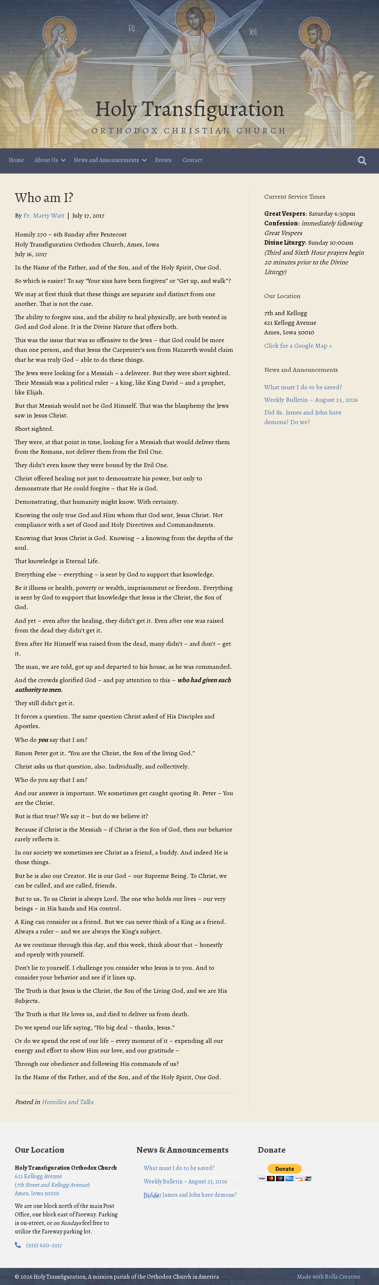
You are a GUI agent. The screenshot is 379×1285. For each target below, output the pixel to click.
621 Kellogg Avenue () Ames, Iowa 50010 (52, 1185)
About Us (46, 160)
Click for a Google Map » (298, 345)
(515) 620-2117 (44, 1245)
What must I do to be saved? (303, 387)
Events (163, 160)
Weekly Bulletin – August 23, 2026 (311, 399)
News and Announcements (106, 160)
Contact (192, 160)
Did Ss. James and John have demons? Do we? (190, 1196)
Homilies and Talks (67, 1101)
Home (16, 160)
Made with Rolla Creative (328, 1277)
